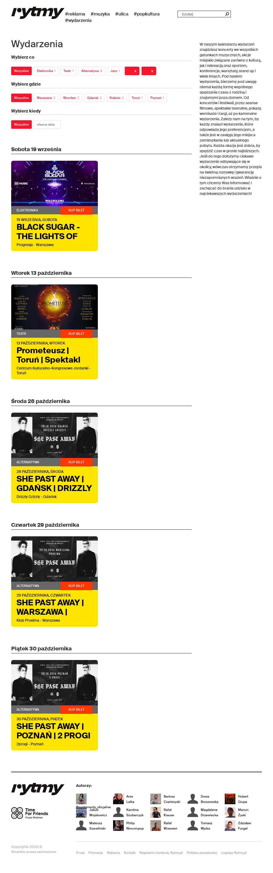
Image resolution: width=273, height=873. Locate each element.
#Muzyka (100, 14)
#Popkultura (147, 14)
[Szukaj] (227, 14)
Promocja (96, 853)
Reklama (113, 853)
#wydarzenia (78, 20)
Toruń (137, 98)
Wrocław (71, 98)
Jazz (115, 71)
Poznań (157, 98)
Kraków (117, 98)
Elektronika (46, 71)
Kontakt (129, 853)
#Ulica (122, 14)
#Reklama (75, 14)
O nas (80, 853)
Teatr (68, 71)
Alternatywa (91, 71)
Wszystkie (21, 71)
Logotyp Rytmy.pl (234, 853)
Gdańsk (94, 98)
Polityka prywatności (202, 853)
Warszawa (46, 98)
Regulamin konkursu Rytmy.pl (161, 853)
